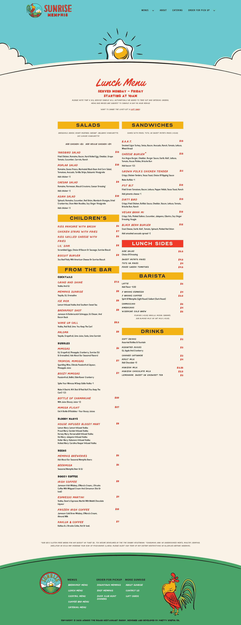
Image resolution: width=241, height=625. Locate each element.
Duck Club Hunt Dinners (106, 597)
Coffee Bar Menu (78, 602)
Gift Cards (132, 596)
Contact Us (132, 591)
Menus (145, 10)
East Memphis (105, 591)
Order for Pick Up (199, 10)
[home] (49, 10)
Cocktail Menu (77, 596)
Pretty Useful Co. (169, 621)
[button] (148, 10)
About (163, 10)
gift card (135, 109)
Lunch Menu (75, 591)
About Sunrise (134, 585)
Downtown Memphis (109, 585)
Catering (177, 10)
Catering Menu (77, 607)
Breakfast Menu (78, 585)
